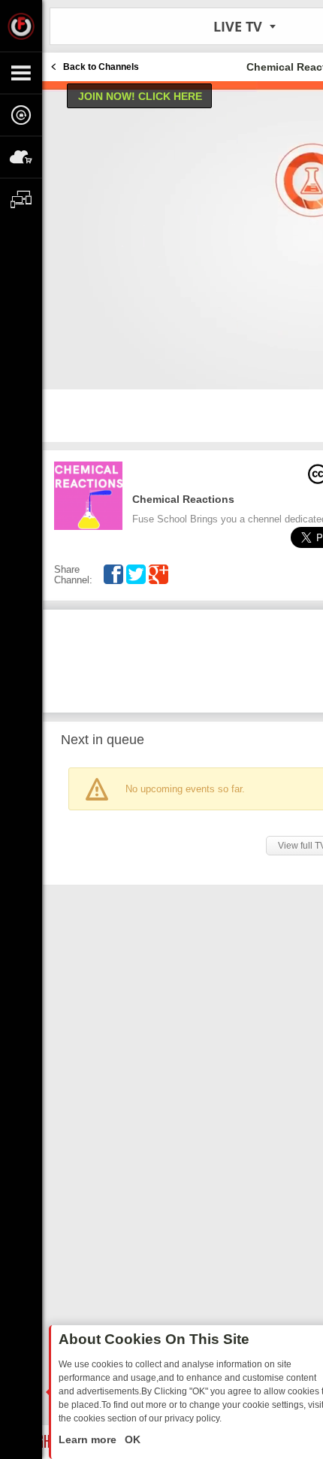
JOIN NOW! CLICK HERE (140, 96)
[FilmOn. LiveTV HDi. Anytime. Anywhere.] (21, 25)
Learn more (89, 1439)
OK (131, 1439)
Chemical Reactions (183, 499)
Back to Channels (101, 67)
